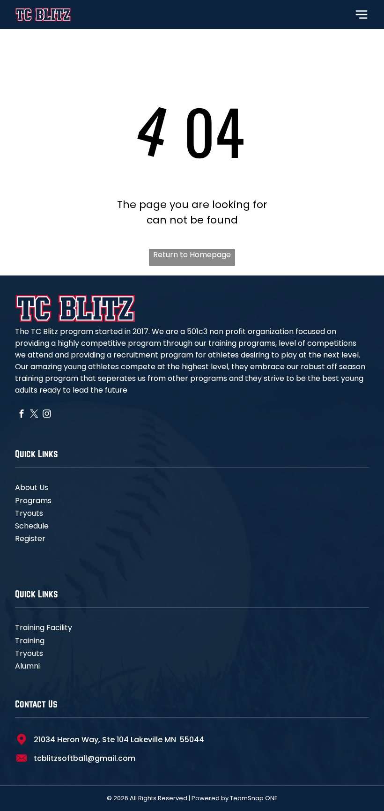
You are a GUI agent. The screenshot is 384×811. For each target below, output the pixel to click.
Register (30, 538)
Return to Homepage (192, 254)
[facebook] (21, 414)
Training (29, 640)
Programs (33, 500)
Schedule (32, 526)
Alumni (27, 666)
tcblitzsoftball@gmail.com (84, 758)
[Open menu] (361, 14)
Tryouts (29, 513)
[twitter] (34, 414)
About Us (31, 487)
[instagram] (46, 414)
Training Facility (43, 627)
